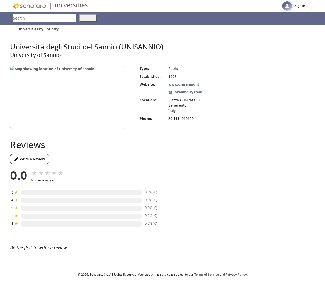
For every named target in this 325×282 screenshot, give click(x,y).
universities (71, 5)
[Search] (88, 18)
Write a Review (31, 159)
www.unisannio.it (183, 84)
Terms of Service (206, 274)
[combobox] (44, 18)
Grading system (188, 92)
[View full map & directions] (67, 97)
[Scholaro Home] (29, 5)
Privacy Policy (236, 274)
